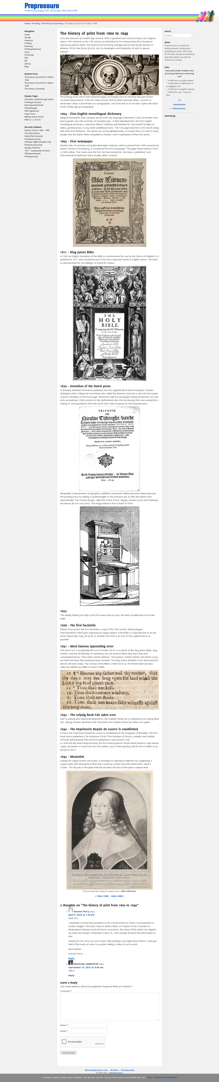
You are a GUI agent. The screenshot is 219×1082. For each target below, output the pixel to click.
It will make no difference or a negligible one (179, 85)
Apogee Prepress (32, 147)
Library (28, 63)
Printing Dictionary (33, 49)
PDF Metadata (31, 108)
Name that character (34, 136)
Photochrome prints (33, 144)
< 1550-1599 (101, 896)
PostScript (29, 54)
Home (27, 23)
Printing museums (33, 139)
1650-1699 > (117, 896)
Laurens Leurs (116, 1073)
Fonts (27, 52)
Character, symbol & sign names (39, 99)
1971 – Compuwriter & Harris (37, 150)
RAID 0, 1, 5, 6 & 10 (32, 119)
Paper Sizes (30, 113)
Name (64, 1025)
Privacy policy (127, 1070)
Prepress (29, 40)
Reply (71, 958)
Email (63, 1031)
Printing (36, 23)
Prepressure (42, 5)
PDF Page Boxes (32, 111)
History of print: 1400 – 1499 (37, 130)
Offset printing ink (33, 153)
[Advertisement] (95, 1061)
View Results (179, 104)
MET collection (129, 891)
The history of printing (52, 23)
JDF (26, 60)
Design (28, 37)
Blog (26, 66)
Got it (149, 1077)
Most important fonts (34, 105)
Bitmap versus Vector (34, 116)
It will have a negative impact (181, 89)
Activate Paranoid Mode (165, 1077)
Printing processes (33, 102)
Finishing (28, 46)
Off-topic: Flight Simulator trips (38, 142)
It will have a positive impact (181, 80)
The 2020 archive (32, 133)
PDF (26, 57)
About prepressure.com (96, 1070)
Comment (66, 990)
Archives (114, 1070)
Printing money (31, 156)
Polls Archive (179, 108)
